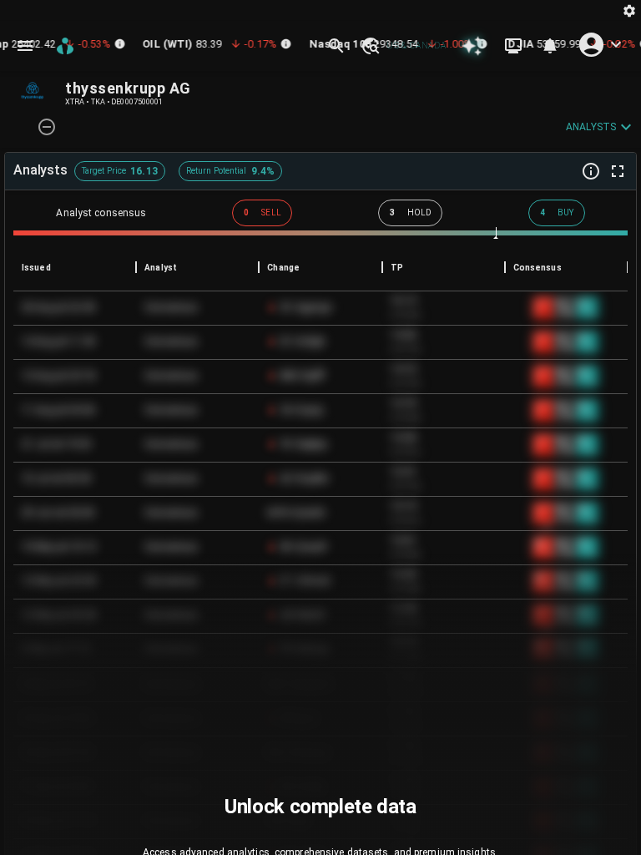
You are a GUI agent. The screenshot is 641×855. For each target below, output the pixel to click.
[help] (591, 171)
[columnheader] (74, 267)
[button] (369, 46)
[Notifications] (550, 46)
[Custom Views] (513, 46)
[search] (336, 46)
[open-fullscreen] (618, 171)
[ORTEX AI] (471, 46)
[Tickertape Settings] (629, 10)
